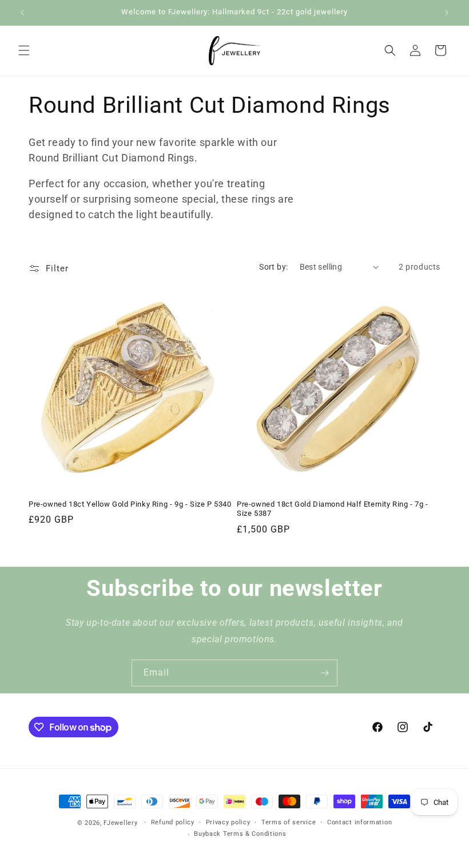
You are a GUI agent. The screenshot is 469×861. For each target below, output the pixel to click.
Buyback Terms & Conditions (240, 834)
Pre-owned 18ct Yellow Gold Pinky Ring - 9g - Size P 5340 (130, 504)
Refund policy (172, 822)
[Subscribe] (324, 672)
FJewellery (120, 823)
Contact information (359, 822)
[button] (24, 50)
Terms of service (288, 822)
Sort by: (273, 266)
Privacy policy (228, 822)
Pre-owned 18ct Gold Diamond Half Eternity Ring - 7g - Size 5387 (332, 509)
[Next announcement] (446, 12)
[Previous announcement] (22, 12)
